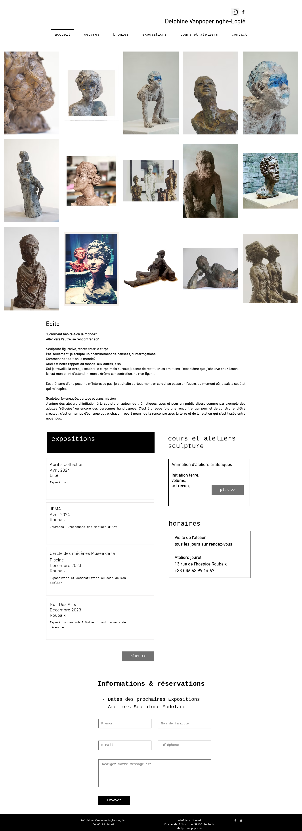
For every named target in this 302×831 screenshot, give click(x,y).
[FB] (243, 12)
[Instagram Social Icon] (235, 12)
